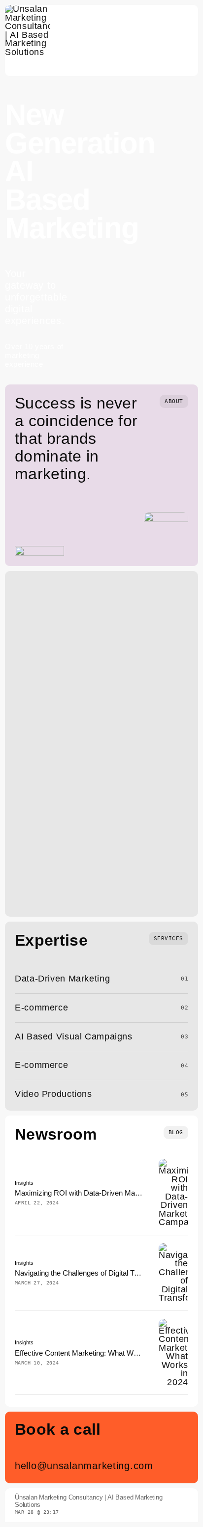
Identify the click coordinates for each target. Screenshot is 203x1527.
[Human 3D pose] (173, 1247)
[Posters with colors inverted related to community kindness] (173, 1323)
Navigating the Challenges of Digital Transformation (96, 1273)
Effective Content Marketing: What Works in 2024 (94, 1353)
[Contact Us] (169, 1447)
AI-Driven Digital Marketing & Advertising (90, 789)
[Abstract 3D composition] (173, 1163)
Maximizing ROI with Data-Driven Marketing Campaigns (105, 1193)
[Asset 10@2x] (27, 9)
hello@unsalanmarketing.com (84, 1465)
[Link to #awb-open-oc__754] (186, 41)
